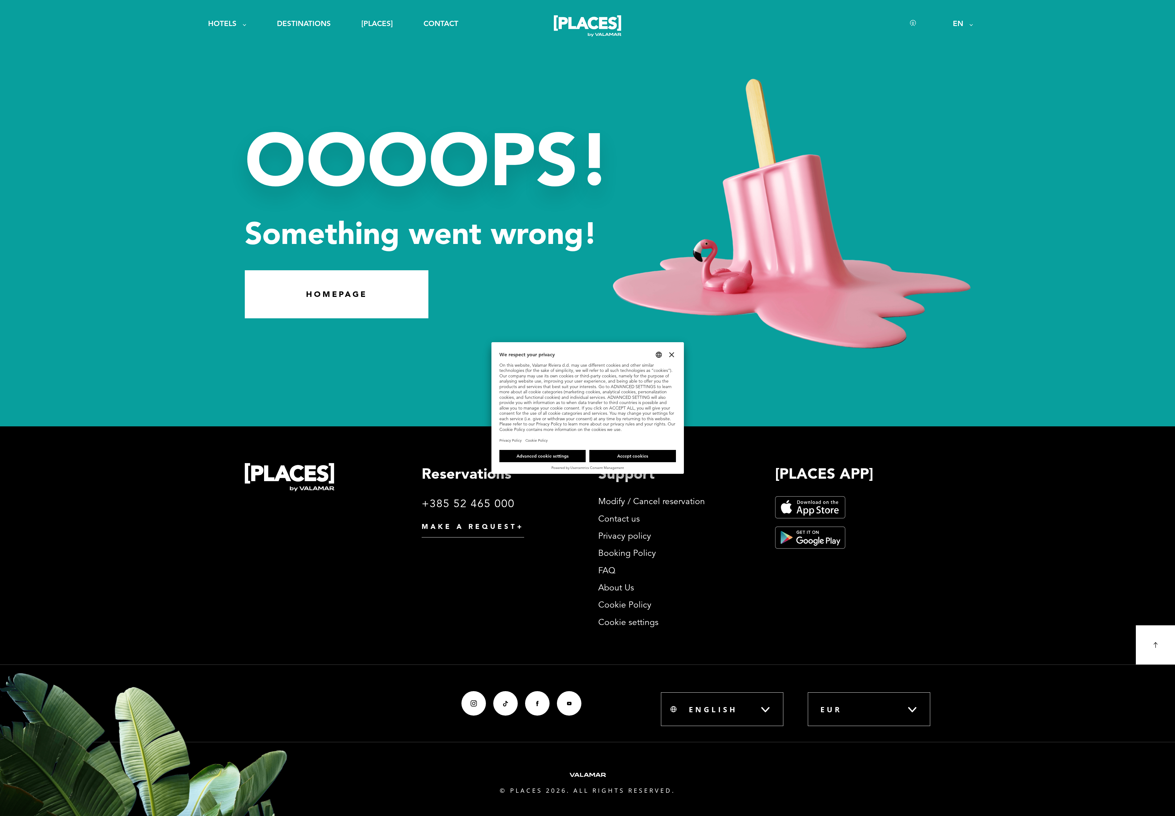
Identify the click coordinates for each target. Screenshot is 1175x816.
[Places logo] (587, 27)
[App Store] (810, 507)
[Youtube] (569, 703)
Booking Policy (627, 553)
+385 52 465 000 (468, 503)
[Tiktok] (505, 703)
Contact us (619, 519)
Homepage (336, 294)
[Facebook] (537, 703)
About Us (616, 587)
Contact (440, 23)
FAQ (606, 570)
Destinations (304, 23)
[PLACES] (377, 23)
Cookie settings (628, 622)
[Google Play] (810, 537)
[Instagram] (473, 703)
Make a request (473, 526)
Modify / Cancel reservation (651, 501)
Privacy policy (624, 536)
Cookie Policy (624, 605)
